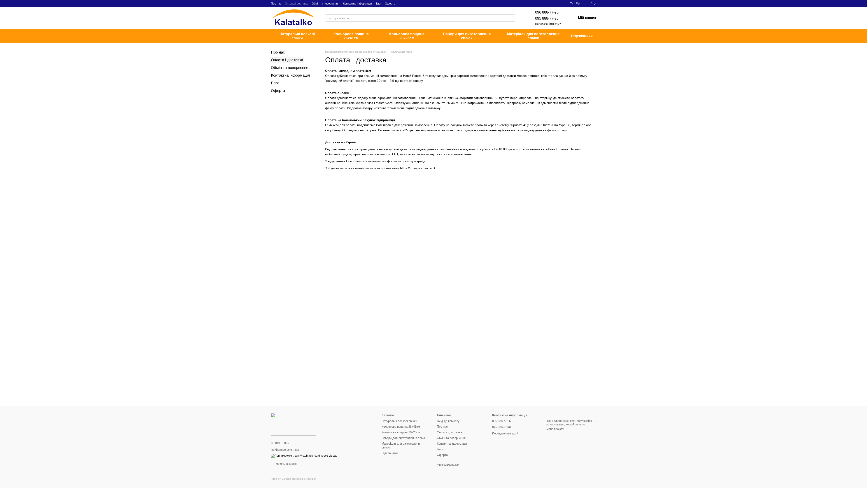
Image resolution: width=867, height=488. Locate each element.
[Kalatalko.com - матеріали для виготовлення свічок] (293, 424)
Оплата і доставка (296, 3)
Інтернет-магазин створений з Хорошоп (293, 478)
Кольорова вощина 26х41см (351, 36)
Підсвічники (582, 36)
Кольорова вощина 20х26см (406, 36)
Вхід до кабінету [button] (448, 421)
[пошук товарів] (511, 18)
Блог (378, 3)
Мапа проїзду (555, 429)
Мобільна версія (286, 463)
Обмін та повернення (325, 3)
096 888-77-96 (547, 12)
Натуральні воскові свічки (297, 36)
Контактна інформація (357, 3)
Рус (578, 3)
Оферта (390, 3)
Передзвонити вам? (548, 24)
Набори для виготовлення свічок (467, 36)
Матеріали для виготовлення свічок (533, 36)
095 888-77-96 (547, 18)
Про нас (276, 3)
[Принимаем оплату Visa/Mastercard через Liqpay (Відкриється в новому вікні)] (304, 455)
